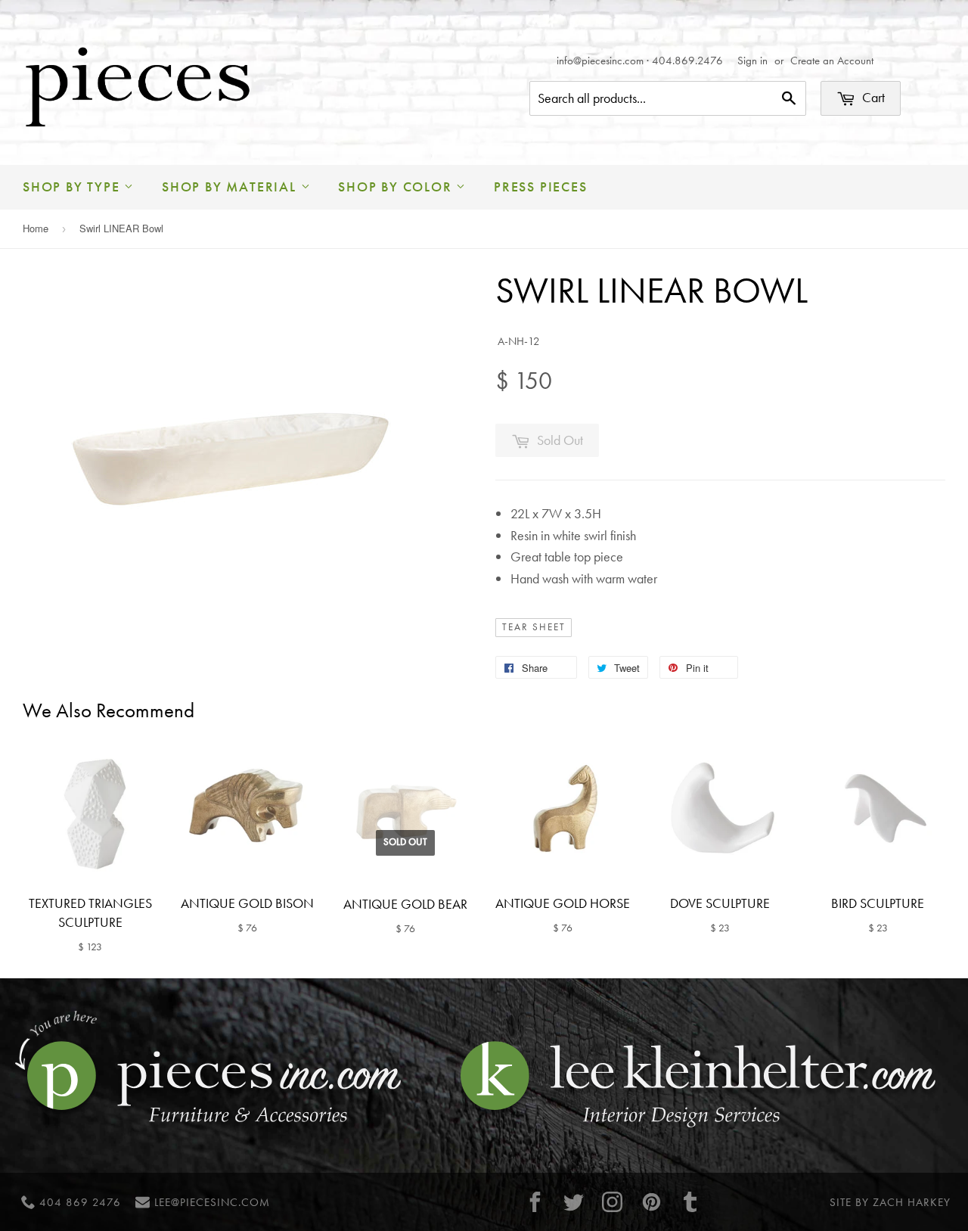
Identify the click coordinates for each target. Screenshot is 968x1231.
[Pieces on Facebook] (534, 1202)
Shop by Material (231, 186)
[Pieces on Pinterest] (651, 1202)
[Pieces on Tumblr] (690, 1202)
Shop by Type (73, 186)
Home (35, 228)
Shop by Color (397, 186)
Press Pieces (541, 186)
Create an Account (831, 60)
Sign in (752, 60)
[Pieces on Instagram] (612, 1202)
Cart (872, 97)
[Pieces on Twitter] (574, 1202)
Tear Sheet (534, 627)
